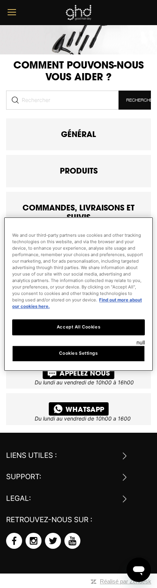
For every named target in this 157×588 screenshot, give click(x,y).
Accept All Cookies (78, 327)
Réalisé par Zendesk (125, 581)
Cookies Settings (78, 353)
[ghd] (78, 17)
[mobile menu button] (12, 12)
